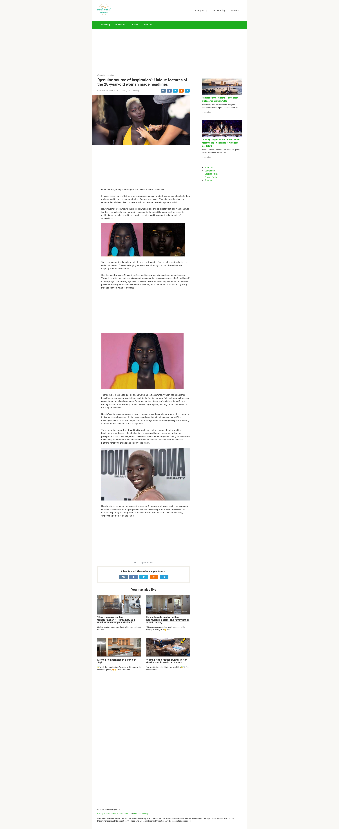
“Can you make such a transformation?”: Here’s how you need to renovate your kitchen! (116, 620)
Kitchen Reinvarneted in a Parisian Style (116, 661)
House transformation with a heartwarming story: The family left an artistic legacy (167, 620)
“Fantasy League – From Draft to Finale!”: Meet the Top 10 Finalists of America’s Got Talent (222, 142)
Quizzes (134, 24)
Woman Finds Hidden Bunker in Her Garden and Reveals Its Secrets (166, 661)
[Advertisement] (169, 47)
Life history (120, 24)
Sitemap (208, 180)
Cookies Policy (218, 10)
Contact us (235, 10)
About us (148, 24)
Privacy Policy (201, 10)
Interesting (105, 24)
